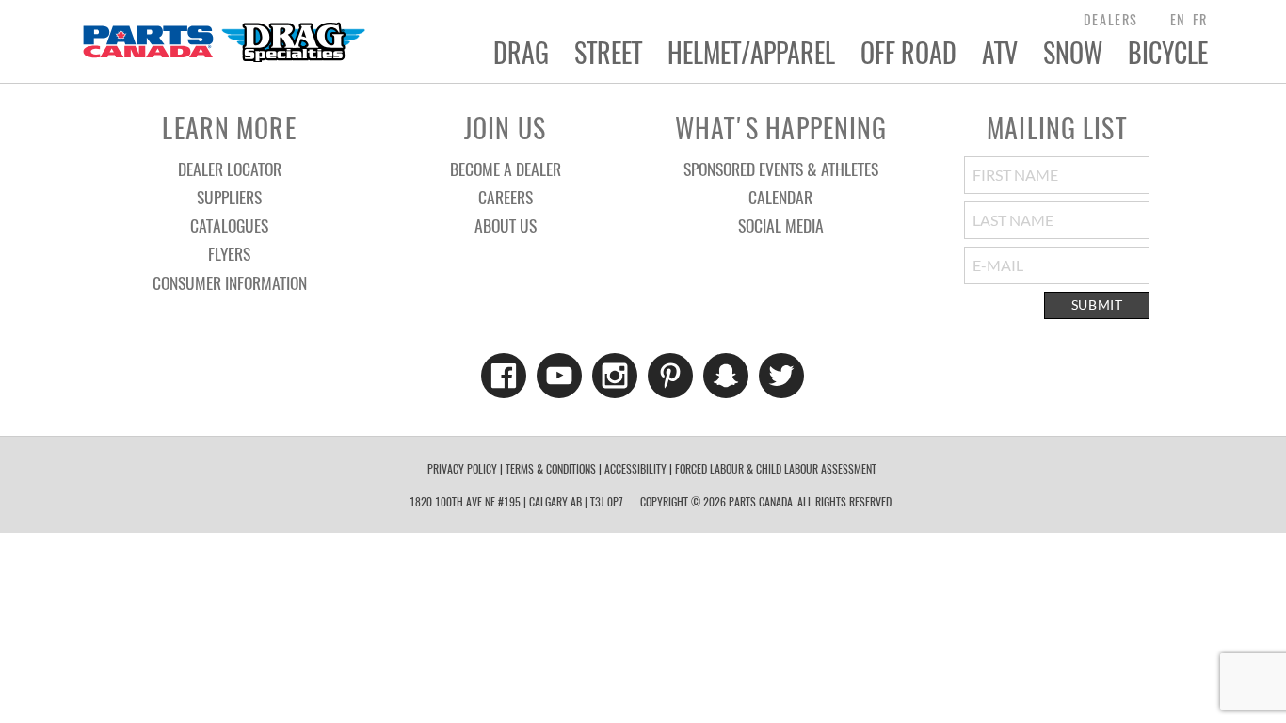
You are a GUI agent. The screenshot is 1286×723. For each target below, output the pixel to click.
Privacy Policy (462, 468)
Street (608, 53)
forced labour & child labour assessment (775, 468)
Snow (1072, 53)
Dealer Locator (229, 168)
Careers (505, 197)
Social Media (781, 225)
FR (1200, 19)
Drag (521, 53)
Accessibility (635, 468)
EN (1178, 19)
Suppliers (229, 197)
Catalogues (229, 225)
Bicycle (1168, 53)
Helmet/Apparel (751, 53)
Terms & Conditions (551, 468)
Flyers (229, 253)
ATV (1000, 53)
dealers (1111, 19)
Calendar (780, 197)
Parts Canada (223, 41)
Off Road (908, 53)
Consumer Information (230, 282)
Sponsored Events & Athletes (780, 168)
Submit (1097, 305)
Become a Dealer (505, 168)
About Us (505, 225)
